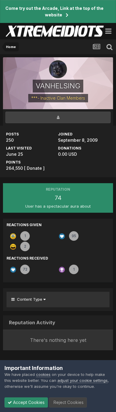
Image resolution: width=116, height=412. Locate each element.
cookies (43, 374)
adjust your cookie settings (82, 380)
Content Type (29, 299)
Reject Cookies (68, 402)
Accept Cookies (28, 402)
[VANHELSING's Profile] (58, 117)
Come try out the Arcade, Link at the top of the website (54, 11)
